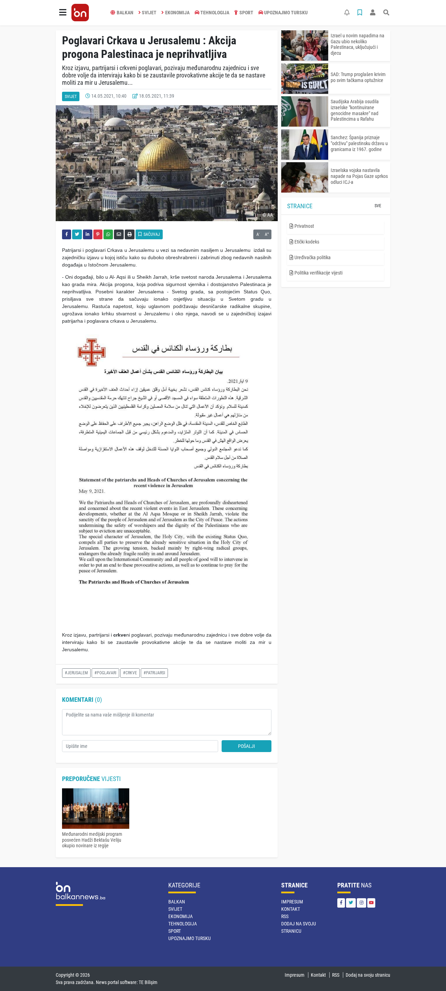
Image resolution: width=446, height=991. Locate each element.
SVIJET (149, 12)
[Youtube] (371, 903)
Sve (378, 205)
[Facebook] (341, 903)
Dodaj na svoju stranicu (368, 975)
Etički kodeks (306, 242)
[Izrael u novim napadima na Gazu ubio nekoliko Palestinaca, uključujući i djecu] (304, 45)
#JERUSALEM (76, 672)
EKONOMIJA (177, 12)
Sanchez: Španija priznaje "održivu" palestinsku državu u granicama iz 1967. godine (359, 143)
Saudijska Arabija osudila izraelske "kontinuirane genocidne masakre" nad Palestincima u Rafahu (355, 110)
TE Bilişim (148, 982)
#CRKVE (130, 672)
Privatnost (303, 226)
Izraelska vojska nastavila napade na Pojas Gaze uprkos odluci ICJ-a (359, 176)
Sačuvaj (151, 234)
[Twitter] (351, 903)
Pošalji (246, 746)
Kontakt (290, 909)
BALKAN (125, 12)
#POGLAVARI (105, 672)
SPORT (246, 12)
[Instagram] (361, 903)
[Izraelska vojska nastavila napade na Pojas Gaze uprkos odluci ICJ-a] (304, 177)
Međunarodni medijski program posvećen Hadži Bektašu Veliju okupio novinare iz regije (92, 840)
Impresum (292, 901)
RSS (285, 916)
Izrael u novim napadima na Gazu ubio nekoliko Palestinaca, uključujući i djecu (357, 44)
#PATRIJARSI (154, 672)
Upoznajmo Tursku (286, 12)
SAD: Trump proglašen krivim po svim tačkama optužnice (358, 77)
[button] (62, 12)
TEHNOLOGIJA (214, 12)
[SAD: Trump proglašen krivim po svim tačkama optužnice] (304, 78)
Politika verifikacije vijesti (318, 273)
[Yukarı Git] (428, 973)
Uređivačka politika (312, 257)
